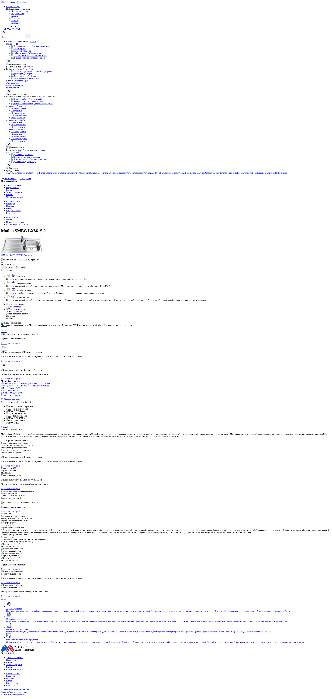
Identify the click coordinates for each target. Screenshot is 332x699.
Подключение (17, 13)
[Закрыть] (3, 32)
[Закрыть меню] (8, 61)
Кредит (14, 16)
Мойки (33, 41)
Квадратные (16, 111)
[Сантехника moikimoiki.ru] (13, 2)
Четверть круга (18, 118)
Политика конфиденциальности (15, 690)
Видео (9, 208)
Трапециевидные (19, 115)
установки (18, 311)
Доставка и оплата (19, 11)
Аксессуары (39, 150)
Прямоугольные (18, 113)
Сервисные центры (14, 197)
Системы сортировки (17, 81)
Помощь (10, 206)
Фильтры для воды (16, 85)
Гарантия (15, 18)
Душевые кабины (16, 106)
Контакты (15, 23)
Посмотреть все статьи (11, 400)
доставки (18, 307)
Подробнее (6, 427)
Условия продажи (14, 192)
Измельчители (14, 88)
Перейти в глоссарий (10, 343)
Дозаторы (12, 83)
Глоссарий (10, 204)
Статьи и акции (13, 6)
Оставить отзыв (8, 537)
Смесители (28, 67)
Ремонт (14, 20)
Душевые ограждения (18, 129)
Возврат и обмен (13, 211)
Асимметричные (18, 108)
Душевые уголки (15, 120)
